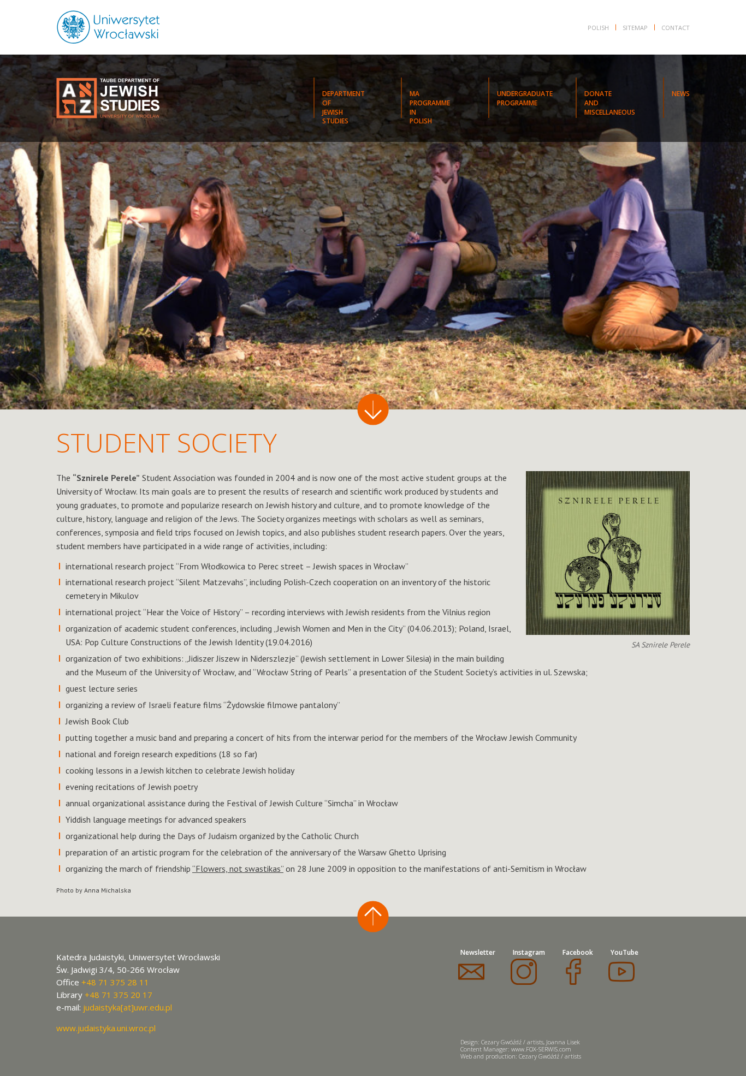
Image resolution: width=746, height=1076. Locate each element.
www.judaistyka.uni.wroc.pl (106, 1028)
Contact (675, 27)
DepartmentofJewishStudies (343, 103)
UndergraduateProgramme (525, 98)
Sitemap (635, 27)
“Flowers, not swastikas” (237, 868)
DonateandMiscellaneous (609, 103)
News (681, 93)
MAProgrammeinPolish (430, 103)
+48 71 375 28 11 (115, 982)
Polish (598, 27)
